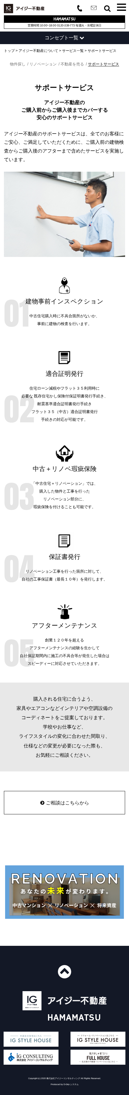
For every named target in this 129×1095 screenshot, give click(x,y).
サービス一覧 (73, 51)
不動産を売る (72, 64)
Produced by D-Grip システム (65, 1084)
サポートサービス (102, 51)
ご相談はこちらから (67, 802)
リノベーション (43, 64)
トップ (9, 51)
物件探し (18, 64)
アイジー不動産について (38, 51)
